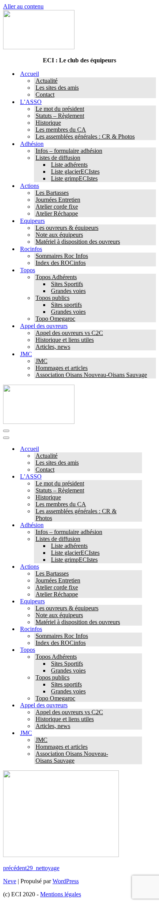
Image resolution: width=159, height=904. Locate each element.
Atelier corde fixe (57, 206)
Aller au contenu (23, 6)
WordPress (65, 881)
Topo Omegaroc (55, 318)
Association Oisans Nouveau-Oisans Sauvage (91, 375)
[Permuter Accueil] (138, 449)
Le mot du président (60, 108)
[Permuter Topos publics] (138, 678)
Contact (45, 94)
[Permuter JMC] (138, 733)
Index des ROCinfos (61, 262)
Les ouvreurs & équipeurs (67, 227)
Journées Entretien (58, 199)
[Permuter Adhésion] (138, 525)
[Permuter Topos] (138, 650)
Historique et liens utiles (65, 339)
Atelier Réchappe (57, 213)
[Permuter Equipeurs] (138, 601)
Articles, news (53, 346)
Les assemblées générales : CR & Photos (85, 136)
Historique (48, 122)
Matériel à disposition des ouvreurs (78, 241)
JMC (41, 361)
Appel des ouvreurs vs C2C (69, 333)
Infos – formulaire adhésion (69, 150)
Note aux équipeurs (59, 234)
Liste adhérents (69, 164)
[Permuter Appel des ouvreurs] (138, 705)
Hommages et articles (62, 368)
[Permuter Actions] (138, 567)
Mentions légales (60, 894)
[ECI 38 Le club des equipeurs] (38, 47)
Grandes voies (68, 291)
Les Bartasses (52, 192)
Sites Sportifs (67, 284)
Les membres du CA (61, 129)
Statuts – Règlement (60, 115)
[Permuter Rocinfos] (138, 629)
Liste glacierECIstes (75, 171)
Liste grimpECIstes (74, 178)
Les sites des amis (57, 87)
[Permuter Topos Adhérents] (138, 657)
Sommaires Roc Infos (62, 256)
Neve (9, 881)
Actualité (47, 80)
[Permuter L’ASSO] (138, 477)
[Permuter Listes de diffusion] (138, 539)
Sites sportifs (66, 304)
